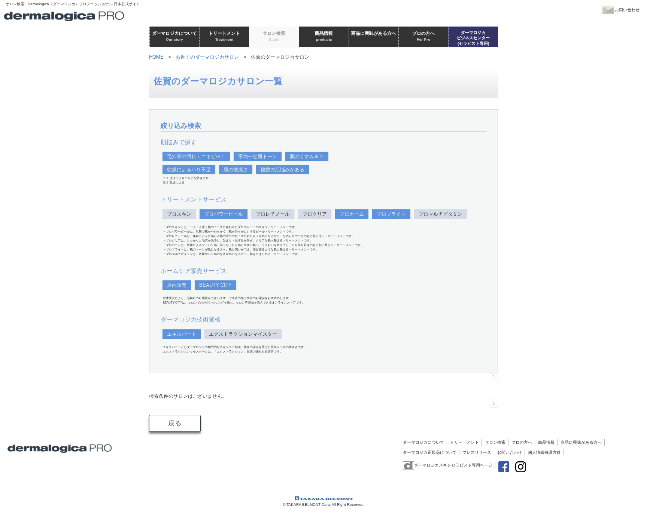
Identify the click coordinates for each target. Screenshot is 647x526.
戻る (175, 423)
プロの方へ (521, 442)
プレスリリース (476, 452)
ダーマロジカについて (423, 442)
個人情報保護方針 (544, 452)
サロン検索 (495, 442)
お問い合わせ (509, 452)
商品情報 (546, 442)
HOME (156, 57)
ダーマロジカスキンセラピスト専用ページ (453, 465)
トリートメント (464, 442)
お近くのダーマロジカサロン (207, 57)
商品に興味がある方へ (581, 442)
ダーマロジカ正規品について (429, 452)
